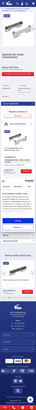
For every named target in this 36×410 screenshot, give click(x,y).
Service (6, 349)
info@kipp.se (19, 329)
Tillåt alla (18, 221)
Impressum (14, 400)
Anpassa (17, 227)
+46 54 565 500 (19, 323)
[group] (18, 278)
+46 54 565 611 (19, 326)
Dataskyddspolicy (11, 402)
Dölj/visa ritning (17, 124)
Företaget (7, 342)
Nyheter (6, 335)
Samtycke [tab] (6, 186)
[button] (33, 29)
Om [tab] (29, 186)
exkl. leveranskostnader (16, 69)
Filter (19, 116)
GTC (19, 400)
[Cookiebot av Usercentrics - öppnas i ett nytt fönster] (25, 181)
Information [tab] (18, 186)
